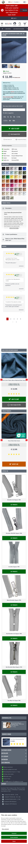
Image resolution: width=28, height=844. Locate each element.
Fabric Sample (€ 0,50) (15, 134)
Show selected (5, 829)
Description (8, 208)
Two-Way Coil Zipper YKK (14, 700)
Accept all (14, 833)
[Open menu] (2, 23)
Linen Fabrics (8, 28)
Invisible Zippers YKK (14, 566)
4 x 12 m (5, 120)
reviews (16, 781)
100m (14, 120)
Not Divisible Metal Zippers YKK (14, 667)
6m (11, 117)
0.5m (5, 117)
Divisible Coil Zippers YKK (14, 500)
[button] (7, 139)
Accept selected (14, 837)
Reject (14, 841)
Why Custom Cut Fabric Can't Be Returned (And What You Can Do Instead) (17, 724)
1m (8, 117)
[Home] (2, 28)
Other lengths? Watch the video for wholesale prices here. (14, 94)
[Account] (15, 23)
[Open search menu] (20, 23)
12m (14, 117)
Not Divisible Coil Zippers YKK (14, 633)
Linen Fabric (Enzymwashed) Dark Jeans (17, 739)
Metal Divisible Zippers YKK (14, 600)
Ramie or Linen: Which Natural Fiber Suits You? (14, 239)
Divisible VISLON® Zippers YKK (14, 533)
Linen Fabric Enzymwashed (18, 28)
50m (10, 120)
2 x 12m (18, 117)
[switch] (24, 2)
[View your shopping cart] (25, 23)
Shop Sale (25, 10)
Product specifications (11, 234)
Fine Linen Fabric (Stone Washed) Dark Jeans (14, 380)
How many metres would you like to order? (13, 106)
